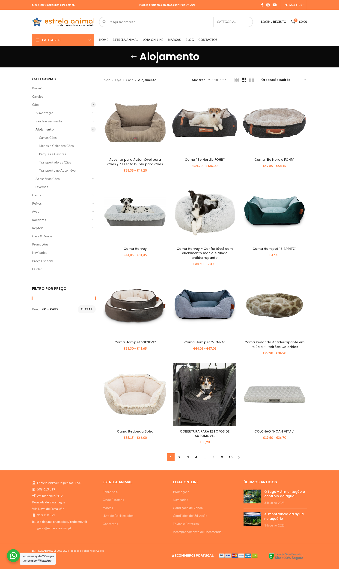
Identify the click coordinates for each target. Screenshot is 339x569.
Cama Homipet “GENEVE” (135, 342)
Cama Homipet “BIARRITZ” (274, 248)
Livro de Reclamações (118, 516)
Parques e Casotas (52, 154)
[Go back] (134, 56)
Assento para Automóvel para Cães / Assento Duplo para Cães (135, 161)
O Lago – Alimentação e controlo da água (284, 494)
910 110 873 (46, 515)
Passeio (37, 88)
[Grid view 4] (251, 80)
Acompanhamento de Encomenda (197, 532)
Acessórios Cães (48, 179)
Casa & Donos (42, 236)
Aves (35, 211)
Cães (35, 104)
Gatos (36, 195)
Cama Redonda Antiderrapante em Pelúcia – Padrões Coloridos (274, 344)
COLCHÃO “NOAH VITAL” (274, 431)
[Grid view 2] (237, 80)
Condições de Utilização (190, 516)
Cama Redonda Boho (135, 431)
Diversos (42, 187)
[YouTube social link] (274, 4)
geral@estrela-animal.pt (54, 528)
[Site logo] (63, 21)
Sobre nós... (111, 492)
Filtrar (86, 309)
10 (230, 457)
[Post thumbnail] (252, 497)
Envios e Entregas (186, 524)
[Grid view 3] (244, 80)
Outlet (37, 269)
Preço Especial (42, 261)
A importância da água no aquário (284, 516)
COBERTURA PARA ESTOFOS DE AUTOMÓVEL (204, 433)
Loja (118, 80)
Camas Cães (48, 137)
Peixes (37, 203)
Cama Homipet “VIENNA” (204, 342)
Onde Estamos (113, 500)
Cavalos (37, 96)
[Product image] (135, 122)
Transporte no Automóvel (57, 170)
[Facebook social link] (262, 4)
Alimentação (45, 113)
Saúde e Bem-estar (49, 121)
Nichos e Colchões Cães (56, 146)
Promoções (40, 244)
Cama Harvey (135, 248)
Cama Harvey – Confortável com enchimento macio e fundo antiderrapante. (205, 253)
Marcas (108, 508)
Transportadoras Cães (55, 162)
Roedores (39, 220)
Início (106, 80)
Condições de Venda (188, 508)
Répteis (37, 228)
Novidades (39, 252)
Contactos (110, 524)
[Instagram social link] (268, 4)
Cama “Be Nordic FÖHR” (205, 159)
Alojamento (45, 129)
